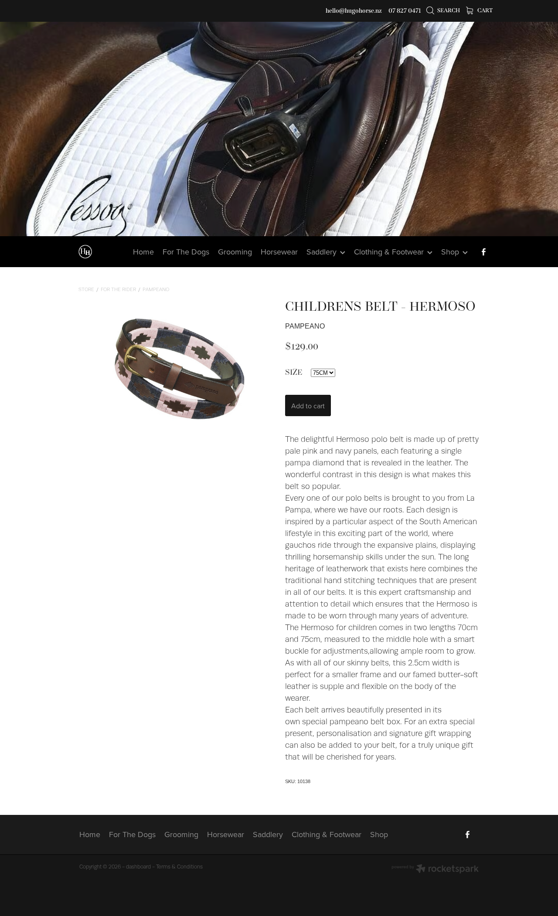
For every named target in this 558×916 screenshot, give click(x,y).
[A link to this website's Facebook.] (483, 252)
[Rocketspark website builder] (435, 869)
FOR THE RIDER (118, 289)
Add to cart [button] (308, 406)
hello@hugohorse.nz (354, 10)
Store (86, 289)
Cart (484, 10)
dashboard (138, 867)
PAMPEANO (156, 289)
